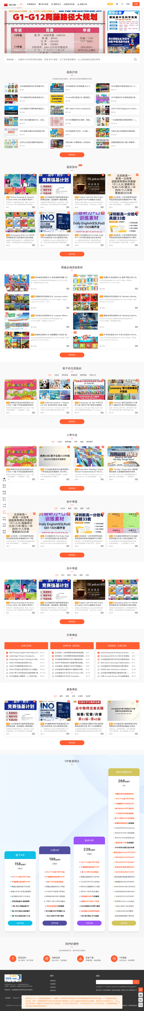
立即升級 (20, 923)
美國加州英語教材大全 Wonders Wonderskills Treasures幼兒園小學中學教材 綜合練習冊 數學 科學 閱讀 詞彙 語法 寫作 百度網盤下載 (119, 296)
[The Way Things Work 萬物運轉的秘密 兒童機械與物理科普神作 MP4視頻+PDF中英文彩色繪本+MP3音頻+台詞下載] (123, 456)
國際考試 (57, 4)
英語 (75, 508)
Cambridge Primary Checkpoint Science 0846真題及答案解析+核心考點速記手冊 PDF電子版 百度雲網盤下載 (24, 656)
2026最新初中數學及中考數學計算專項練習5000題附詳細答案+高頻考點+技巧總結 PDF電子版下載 (70, 669)
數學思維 (83, 375)
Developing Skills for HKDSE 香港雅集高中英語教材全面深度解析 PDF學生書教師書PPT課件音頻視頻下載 (20, 236)
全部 (49, 375)
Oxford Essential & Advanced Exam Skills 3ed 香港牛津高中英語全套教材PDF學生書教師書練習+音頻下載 (20, 198)
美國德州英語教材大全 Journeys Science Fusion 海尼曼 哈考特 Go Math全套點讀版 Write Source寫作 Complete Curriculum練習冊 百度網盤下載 (50, 296)
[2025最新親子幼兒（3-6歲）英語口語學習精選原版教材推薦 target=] (57, 132)
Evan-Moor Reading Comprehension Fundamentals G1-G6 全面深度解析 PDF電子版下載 (89, 470)
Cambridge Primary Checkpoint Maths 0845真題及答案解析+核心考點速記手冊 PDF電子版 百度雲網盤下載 (24, 659)
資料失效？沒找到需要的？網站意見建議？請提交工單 (112, 990)
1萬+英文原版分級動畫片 (20, 911)
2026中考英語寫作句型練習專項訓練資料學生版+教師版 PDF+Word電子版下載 (70, 663)
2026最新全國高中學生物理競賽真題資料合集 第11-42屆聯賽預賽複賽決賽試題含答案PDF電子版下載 (89, 725)
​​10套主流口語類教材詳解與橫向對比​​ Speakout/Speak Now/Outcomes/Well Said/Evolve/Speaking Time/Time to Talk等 (124, 131)
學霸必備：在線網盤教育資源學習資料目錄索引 (18, 990)
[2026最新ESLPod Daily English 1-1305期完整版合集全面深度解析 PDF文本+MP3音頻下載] (89, 222)
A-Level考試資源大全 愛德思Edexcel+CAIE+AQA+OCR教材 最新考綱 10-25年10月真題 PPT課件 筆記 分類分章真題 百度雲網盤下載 (78, 97)
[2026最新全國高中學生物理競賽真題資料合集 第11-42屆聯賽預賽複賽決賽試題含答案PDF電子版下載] (89, 711)
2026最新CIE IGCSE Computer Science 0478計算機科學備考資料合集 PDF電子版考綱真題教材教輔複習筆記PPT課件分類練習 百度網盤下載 (69, 676)
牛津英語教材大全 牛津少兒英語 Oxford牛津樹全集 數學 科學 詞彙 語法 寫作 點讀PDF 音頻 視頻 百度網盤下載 (119, 334)
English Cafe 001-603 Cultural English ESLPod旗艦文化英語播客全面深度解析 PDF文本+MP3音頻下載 (89, 198)
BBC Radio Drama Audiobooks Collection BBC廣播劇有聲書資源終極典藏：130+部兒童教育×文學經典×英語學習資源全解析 (78, 108)
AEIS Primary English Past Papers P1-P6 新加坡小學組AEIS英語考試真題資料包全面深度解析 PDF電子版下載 (24, 653)
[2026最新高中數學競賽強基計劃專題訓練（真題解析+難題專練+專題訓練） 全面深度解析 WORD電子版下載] (55, 184)
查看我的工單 (132, 990)
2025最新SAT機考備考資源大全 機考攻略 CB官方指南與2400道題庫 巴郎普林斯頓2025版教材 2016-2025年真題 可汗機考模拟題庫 (33, 108)
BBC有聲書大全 (59, 911)
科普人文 (93, 375)
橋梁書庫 (26, 901)
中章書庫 (95, 896)
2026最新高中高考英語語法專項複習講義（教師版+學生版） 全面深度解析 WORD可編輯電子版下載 (115, 666)
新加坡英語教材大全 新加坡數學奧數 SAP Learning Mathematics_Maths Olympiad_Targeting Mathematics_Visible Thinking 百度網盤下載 (50, 277)
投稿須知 (53, 987)
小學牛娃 (4, 506)
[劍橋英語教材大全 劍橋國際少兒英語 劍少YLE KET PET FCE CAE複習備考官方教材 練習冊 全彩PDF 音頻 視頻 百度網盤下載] (16, 340)
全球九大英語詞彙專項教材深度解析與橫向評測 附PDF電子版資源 (32, 142)
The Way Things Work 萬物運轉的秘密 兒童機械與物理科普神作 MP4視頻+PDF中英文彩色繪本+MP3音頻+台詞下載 (123, 470)
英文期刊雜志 (86, 916)
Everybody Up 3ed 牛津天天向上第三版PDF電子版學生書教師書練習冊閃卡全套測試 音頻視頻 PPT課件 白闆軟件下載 (89, 403)
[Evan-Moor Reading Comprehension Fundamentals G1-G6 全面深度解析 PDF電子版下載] (89, 456)
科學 (75, 442)
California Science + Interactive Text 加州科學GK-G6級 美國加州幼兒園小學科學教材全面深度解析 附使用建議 (54, 403)
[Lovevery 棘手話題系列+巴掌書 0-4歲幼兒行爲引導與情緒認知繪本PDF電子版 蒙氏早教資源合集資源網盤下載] (123, 390)
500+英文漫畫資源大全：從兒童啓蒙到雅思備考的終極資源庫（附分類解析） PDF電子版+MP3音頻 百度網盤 (33, 120)
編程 (81, 442)
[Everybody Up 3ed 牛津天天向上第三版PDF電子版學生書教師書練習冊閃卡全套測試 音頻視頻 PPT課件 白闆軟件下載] (89, 390)
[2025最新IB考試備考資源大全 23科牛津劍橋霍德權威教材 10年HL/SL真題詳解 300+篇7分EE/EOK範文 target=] (11, 99)
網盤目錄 (83, 4)
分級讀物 (130, 823)
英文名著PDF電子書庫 (55, 916)
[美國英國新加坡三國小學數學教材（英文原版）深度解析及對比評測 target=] (102, 143)
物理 (81, 508)
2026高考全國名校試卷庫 (124, 847)
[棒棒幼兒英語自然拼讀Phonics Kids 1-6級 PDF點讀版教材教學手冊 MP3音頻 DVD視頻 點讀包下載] (20, 390)
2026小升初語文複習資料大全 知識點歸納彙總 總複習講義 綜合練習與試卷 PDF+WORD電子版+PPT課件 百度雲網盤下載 (24, 669)
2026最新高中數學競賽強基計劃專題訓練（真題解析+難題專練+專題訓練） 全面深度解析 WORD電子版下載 (54, 198)
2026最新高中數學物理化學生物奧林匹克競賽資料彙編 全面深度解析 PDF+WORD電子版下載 (123, 725)
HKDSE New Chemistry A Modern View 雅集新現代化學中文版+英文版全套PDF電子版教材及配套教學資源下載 (115, 669)
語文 (62, 575)
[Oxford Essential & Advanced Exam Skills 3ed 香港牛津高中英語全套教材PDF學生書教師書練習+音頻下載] (20, 184)
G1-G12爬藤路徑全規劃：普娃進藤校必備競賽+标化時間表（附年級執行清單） (78, 120)
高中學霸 (4, 519)
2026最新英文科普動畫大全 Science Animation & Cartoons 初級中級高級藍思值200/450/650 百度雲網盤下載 (78, 86)
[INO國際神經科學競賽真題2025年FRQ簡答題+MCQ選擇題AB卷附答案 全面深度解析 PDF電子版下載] (55, 222)
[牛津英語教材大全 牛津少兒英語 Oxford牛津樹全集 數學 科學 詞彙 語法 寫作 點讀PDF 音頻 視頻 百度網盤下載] (85, 340)
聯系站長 (53, 990)
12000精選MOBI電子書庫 (90, 906)
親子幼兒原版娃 (4, 499)
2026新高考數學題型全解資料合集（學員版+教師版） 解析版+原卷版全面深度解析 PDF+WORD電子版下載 (115, 673)
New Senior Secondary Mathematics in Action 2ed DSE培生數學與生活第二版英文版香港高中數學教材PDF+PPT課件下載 (115, 663)
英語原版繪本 (17, 901)
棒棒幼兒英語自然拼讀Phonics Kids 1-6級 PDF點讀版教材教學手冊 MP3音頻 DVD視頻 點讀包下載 (20, 403)
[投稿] (117, 4)
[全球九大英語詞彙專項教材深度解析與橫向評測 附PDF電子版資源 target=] (11, 143)
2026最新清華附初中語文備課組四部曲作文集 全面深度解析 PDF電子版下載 (123, 537)
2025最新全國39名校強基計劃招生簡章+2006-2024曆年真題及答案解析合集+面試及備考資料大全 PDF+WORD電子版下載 (33, 131)
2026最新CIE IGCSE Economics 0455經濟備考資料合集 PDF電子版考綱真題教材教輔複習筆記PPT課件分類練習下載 (70, 673)
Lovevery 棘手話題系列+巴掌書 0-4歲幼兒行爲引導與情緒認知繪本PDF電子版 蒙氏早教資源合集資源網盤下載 (123, 403)
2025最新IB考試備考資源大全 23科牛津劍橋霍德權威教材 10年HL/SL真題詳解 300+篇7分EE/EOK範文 (33, 97)
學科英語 (65, 375)
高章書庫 (130, 843)
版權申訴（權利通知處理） (130, 1005)
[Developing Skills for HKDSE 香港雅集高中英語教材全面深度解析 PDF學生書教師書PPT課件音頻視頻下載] (20, 222)
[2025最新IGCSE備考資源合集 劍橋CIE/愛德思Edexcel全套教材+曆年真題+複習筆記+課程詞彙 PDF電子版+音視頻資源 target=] (102, 99)
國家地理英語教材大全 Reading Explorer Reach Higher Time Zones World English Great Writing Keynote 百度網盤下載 (118, 315)
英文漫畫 (49, 911)
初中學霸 (4, 512)
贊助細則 (53, 980)
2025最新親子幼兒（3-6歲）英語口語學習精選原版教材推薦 (78, 131)
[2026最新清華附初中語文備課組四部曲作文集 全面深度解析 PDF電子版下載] (123, 523)
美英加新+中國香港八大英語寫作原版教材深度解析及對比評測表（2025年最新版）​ (78, 142)
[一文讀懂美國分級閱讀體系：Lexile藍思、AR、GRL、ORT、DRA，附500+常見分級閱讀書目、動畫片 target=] (102, 121)
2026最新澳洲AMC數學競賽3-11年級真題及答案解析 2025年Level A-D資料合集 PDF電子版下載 (54, 470)
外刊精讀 (95, 916)
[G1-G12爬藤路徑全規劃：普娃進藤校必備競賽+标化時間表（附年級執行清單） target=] (57, 121)
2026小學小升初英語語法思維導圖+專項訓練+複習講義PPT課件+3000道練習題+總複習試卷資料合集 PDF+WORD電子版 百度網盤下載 (24, 673)
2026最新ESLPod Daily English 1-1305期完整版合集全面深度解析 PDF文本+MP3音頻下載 (89, 236)
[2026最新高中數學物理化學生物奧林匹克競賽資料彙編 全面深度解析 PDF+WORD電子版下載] (123, 711)
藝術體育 (89, 442)
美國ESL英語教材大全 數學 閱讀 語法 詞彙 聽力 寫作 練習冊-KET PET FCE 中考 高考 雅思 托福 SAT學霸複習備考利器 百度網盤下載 (118, 277)
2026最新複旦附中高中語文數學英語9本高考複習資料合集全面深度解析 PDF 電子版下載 (116, 659)
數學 (69, 508)
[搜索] (122, 4)
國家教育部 (16, 998)
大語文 (56, 375)
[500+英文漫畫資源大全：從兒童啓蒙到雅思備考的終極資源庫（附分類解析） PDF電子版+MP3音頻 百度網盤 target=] (11, 121)
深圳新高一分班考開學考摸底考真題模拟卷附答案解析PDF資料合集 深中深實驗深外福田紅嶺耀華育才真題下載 (123, 236)
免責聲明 (53, 984)
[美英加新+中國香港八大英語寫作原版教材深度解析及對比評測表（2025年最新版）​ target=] (57, 143)
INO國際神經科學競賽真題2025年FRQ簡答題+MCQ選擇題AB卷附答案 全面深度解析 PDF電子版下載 (54, 236)
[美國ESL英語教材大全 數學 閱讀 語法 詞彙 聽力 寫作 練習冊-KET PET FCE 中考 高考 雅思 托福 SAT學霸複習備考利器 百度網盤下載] (85, 283)
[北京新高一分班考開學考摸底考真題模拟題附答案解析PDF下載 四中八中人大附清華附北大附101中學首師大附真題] (123, 184)
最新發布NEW (4, 486)
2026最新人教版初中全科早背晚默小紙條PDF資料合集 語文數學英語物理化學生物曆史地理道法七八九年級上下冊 (69, 666)
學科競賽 (44, 4)
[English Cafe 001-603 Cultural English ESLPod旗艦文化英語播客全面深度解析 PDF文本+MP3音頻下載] (89, 184)
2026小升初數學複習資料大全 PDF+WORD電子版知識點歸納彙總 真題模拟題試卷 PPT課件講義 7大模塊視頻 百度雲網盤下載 (24, 666)
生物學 (80, 696)
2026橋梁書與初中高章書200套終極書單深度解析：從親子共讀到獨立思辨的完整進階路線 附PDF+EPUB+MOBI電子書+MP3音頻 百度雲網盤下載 (33, 86)
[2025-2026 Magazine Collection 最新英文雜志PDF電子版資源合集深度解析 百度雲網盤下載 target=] (102, 110)
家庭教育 (74, 375)
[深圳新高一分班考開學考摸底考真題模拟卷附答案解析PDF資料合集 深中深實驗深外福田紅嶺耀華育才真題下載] (123, 222)
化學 (88, 508)
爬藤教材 (32, 4)
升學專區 (4, 525)
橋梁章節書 (70, 4)
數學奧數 (68, 442)
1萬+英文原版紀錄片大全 (20, 916)
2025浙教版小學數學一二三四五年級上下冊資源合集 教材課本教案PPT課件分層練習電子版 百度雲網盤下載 (23, 676)
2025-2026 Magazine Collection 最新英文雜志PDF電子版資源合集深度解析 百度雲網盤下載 (124, 108)
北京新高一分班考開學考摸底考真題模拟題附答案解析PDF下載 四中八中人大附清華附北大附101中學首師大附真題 (123, 198)
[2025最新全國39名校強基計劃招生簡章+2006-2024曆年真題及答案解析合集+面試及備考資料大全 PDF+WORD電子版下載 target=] (11, 132)
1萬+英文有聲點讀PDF (20, 906)
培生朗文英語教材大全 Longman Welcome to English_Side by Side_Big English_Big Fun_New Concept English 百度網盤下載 (50, 315)
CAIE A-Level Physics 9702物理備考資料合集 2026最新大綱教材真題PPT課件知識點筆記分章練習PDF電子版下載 (116, 676)
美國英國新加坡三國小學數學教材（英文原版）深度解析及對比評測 (123, 142)
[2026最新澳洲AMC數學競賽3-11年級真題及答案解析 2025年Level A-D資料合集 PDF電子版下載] (55, 456)
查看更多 (72, 155)
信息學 (88, 696)
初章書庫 (60, 906)
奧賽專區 (4, 532)
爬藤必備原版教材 (4, 493)
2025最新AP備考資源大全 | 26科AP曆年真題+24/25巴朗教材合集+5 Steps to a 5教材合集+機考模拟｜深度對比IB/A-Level (124, 86)
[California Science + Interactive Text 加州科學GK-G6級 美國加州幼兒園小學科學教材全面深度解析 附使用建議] (55, 390)
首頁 (21, 4)
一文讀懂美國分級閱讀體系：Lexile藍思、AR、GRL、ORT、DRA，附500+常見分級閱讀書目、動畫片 (124, 120)
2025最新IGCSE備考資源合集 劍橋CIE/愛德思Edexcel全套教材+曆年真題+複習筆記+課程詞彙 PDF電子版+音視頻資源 (124, 97)
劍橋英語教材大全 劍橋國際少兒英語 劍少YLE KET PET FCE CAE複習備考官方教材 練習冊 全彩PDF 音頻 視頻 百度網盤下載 (50, 334)
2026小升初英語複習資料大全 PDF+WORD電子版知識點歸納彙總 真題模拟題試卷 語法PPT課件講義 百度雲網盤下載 (24, 663)
